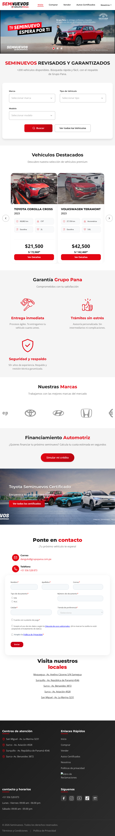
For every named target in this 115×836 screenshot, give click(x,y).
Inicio (40, 5)
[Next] (109, 218)
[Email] (95, 798)
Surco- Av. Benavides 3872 (20, 756)
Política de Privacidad (44, 830)
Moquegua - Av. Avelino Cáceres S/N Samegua (57, 674)
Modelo (13, 108)
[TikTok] (87, 798)
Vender (67, 5)
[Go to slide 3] (61, 48)
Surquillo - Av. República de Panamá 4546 (57, 680)
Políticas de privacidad (73, 768)
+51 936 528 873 (28, 570)
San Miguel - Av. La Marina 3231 (57, 697)
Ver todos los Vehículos (72, 128)
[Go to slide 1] (53, 48)
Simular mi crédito (57, 457)
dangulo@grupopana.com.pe (35, 559)
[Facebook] (63, 798)
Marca (12, 91)
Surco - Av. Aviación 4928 (57, 691)
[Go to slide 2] (57, 48)
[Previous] (5, 218)
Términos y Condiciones (15, 830)
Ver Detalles (34, 257)
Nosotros (66, 762)
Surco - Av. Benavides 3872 (57, 685)
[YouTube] (79, 798)
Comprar (53, 5)
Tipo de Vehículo (68, 91)
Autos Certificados (85, 5)
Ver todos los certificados (27, 503)
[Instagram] (71, 798)
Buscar (40, 128)
